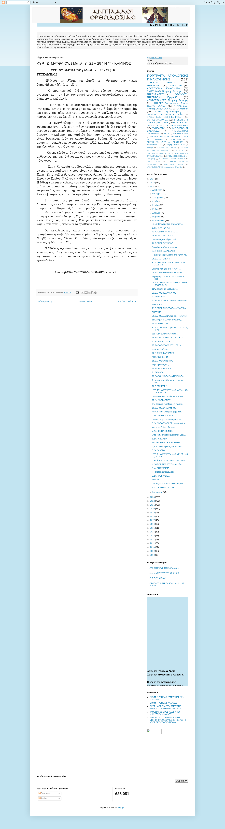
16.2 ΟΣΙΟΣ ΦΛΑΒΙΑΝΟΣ (163, 353)
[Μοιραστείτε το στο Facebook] (92, 292)
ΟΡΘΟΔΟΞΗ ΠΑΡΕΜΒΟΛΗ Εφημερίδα (167, 96)
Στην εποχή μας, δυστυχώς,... (165, 289)
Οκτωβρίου (157, 194)
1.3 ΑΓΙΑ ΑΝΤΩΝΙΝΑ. (161, 228)
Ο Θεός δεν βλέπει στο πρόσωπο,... (167, 419)
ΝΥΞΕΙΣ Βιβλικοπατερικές (168, 111)
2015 (152, 528)
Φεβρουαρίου (158, 221)
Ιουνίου (155, 205)
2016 (152, 524)
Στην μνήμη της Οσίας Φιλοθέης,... (167, 320)
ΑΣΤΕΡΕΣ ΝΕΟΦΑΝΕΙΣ (177, 125)
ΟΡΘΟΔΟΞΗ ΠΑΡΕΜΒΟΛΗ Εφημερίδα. (165, 114)
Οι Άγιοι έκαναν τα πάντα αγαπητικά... (168, 396)
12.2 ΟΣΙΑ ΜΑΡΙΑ (159, 386)
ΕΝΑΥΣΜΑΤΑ (182, 109)
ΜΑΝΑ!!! (155, 480)
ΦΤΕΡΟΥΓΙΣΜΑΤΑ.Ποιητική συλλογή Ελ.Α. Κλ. (164, 167)
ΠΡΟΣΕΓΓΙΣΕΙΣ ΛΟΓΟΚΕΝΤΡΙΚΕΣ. (172, 159)
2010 (152, 547)
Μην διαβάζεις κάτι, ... (161, 357)
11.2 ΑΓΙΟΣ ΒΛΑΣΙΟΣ (161, 400)
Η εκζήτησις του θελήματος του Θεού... (169, 460)
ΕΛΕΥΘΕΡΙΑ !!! (158, 297)
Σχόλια (44, 798)
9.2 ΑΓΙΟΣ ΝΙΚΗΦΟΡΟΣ (162, 416)
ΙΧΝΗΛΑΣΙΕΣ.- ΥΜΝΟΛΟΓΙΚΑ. (159, 153)
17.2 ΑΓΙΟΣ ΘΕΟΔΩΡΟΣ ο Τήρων (167, 345)
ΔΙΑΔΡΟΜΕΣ (157, 304)
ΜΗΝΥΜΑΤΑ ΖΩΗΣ (180, 134)
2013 (152, 536)
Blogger (120, 808)
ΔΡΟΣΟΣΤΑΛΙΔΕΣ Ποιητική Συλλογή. (167, 100)
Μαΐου (155, 209)
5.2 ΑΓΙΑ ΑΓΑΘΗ (159, 450)
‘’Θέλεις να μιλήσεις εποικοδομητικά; (168, 483)
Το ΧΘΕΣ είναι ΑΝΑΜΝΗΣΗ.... (165, 232)
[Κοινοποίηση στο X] (89, 292)
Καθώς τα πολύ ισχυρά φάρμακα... (167, 412)
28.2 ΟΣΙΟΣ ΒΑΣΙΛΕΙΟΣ (162, 243)
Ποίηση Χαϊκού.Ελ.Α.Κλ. (175, 145)
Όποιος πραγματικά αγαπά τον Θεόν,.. (169, 435)
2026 (152, 179)
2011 (152, 543)
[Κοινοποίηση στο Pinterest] (95, 292)
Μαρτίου (156, 217)
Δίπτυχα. (150, 148)
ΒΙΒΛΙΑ (166, 134)
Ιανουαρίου (157, 492)
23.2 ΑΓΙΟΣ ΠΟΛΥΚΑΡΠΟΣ (164, 293)
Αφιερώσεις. (159, 139)
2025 (152, 182)
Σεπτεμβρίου (158, 197)
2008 (152, 555)
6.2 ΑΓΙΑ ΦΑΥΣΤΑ (159, 439)
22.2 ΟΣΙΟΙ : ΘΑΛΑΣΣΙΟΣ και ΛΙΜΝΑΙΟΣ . (170, 300)
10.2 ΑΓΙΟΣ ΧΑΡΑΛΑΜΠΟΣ (164, 408)
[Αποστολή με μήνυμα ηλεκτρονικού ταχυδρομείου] (82, 292)
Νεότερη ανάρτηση (46, 301)
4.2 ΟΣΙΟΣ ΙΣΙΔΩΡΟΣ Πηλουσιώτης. (167, 464)
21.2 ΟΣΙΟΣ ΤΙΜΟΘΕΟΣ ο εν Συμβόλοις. (169, 308)
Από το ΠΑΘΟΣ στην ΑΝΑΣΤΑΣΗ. (164, 568)
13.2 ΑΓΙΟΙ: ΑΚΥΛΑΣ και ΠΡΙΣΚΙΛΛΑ (167, 376)
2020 (152, 509)
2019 (152, 512)
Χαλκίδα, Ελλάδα (154, 58)
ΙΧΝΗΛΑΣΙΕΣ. (154, 85)
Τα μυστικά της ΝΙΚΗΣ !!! (162, 341)
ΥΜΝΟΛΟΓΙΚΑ (158, 128)
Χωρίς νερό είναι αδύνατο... (164, 427)
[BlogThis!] (86, 292)
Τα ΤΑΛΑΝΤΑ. (158, 372)
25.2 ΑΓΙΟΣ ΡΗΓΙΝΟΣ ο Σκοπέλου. (167, 272)
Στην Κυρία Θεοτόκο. (174, 164)
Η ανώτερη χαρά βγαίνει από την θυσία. (169, 255)
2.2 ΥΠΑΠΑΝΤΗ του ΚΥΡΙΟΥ (165, 487)
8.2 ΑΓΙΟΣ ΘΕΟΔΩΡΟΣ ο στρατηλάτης (169, 423)
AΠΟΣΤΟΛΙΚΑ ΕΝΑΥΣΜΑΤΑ (163, 88)
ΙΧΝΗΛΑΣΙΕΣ (175, 85)
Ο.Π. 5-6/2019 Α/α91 (159, 578)
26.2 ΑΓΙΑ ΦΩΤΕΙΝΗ (161, 259)
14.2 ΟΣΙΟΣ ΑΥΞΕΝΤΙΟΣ (162, 368)
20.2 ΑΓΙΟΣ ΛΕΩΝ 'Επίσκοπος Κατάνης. (169, 316)
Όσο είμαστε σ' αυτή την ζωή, (164, 247)
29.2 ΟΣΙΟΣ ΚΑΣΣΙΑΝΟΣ (163, 235)
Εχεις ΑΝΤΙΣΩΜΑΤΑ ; (161, 468)
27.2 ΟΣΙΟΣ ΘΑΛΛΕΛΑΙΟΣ (163, 251)
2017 (152, 520)
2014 (152, 532)
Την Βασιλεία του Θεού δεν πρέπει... (167, 404)
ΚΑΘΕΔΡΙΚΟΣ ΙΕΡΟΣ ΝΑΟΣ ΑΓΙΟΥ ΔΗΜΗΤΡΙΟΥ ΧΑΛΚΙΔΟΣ (165, 713)
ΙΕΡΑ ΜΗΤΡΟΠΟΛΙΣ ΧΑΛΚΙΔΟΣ (163, 703)
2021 (152, 505)
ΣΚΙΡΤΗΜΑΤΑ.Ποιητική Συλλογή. (164, 91)
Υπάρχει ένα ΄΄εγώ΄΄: (161, 349)
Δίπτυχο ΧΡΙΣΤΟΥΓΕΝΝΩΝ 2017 (164, 573)
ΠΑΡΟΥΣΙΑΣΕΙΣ (155, 94)
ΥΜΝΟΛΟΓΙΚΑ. (175, 139)
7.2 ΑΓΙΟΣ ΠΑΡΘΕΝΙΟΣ (162, 431)
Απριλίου (156, 213)
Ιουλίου (155, 201)
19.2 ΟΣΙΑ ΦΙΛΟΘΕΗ (161, 324)
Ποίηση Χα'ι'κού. (154, 161)
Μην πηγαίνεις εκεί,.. (161, 364)
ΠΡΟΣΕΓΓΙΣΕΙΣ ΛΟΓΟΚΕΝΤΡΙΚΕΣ (164, 117)
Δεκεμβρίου (157, 190)
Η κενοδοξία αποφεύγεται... (164, 472)
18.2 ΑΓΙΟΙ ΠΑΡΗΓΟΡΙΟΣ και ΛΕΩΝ (167, 337)
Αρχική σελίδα (85, 301)
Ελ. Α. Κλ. (180, 150)
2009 (152, 551)
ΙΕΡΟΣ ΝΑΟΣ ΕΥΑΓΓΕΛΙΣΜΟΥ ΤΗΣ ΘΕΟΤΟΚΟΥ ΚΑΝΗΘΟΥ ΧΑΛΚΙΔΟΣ (165, 707)
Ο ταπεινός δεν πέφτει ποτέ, (164, 239)
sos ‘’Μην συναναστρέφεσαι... (165, 334)
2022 (152, 501)
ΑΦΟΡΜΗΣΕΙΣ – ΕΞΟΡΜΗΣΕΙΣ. (166, 442)
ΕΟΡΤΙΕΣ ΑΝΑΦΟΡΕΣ (157, 120)
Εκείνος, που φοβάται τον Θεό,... (166, 269)
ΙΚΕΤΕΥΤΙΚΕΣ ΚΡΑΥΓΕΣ (166, 148)
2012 (152, 539)
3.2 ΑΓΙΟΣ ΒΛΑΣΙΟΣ (160, 476)
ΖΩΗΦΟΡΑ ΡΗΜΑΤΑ (161, 82)
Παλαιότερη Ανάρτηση (126, 301)
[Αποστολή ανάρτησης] (77, 292)
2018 (152, 516)
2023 (152, 497)
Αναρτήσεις (46, 793)
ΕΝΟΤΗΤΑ (156, 312)
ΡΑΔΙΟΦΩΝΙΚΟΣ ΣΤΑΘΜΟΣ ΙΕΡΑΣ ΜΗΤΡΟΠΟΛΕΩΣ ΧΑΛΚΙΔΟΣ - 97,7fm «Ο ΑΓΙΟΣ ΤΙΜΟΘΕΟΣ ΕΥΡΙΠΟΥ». (168, 720)
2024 (152, 186)
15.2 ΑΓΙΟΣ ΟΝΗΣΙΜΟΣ (162, 361)
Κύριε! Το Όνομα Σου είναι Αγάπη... (167, 224)
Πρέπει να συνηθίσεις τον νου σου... (167, 446)
